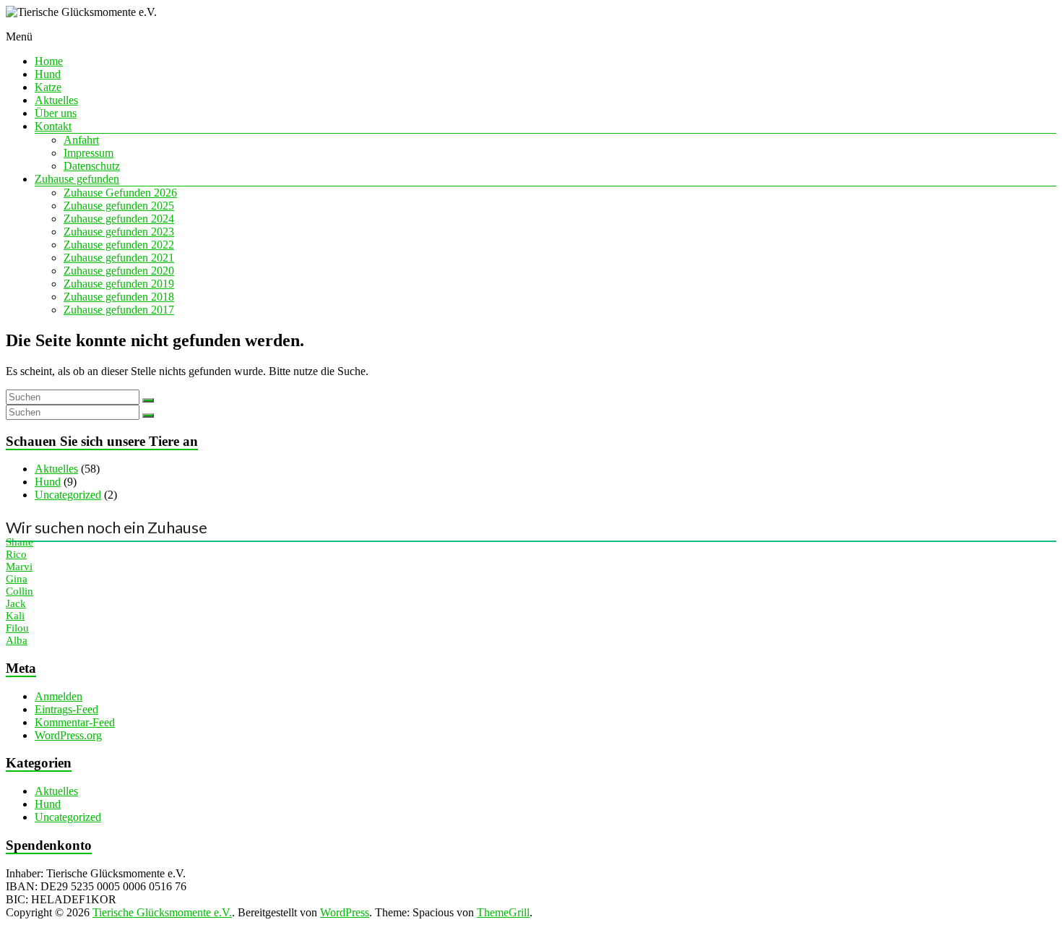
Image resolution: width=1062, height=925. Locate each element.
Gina (16, 579)
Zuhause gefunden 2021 (119, 257)
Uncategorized (68, 495)
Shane (19, 542)
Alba (16, 640)
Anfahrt (81, 140)
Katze (48, 87)
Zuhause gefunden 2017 (119, 310)
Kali (15, 615)
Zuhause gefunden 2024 (119, 218)
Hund (48, 74)
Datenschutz (92, 166)
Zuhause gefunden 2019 (119, 284)
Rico (16, 554)
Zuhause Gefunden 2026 (120, 192)
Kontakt (53, 126)
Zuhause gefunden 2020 (119, 270)
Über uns (56, 113)
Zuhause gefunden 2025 (119, 205)
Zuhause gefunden (77, 179)
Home (49, 61)
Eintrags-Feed (66, 709)
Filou (17, 628)
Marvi (19, 566)
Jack (16, 603)
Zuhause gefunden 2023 (119, 231)
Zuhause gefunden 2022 (119, 244)
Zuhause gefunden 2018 (119, 297)
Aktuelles (56, 100)
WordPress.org (68, 735)
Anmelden (58, 696)
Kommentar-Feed (75, 722)
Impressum (88, 153)
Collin (19, 591)
